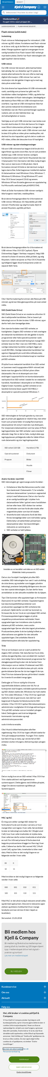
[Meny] (3, 7)
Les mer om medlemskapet (16, 955)
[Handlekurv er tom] (45, 7)
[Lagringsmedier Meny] (16, 26)
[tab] (8, 2)
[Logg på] (39, 7)
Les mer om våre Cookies (13, 1049)
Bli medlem (16, 971)
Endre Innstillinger (24, 1072)
